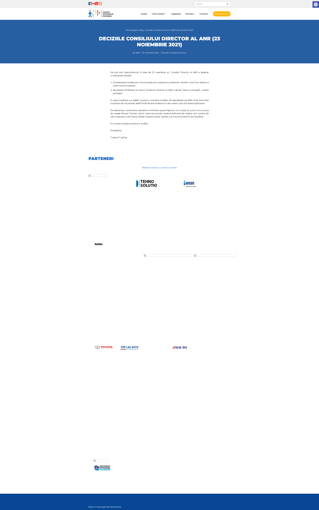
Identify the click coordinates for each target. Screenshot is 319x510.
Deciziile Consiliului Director (173, 53)
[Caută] (228, 3)
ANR (137, 53)
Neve (91, 507)
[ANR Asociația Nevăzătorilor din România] (100, 14)
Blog (141, 30)
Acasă (144, 14)
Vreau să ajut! (222, 14)
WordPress (115, 507)
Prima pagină (132, 30)
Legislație (176, 14)
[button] (316, 4)
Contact (204, 14)
